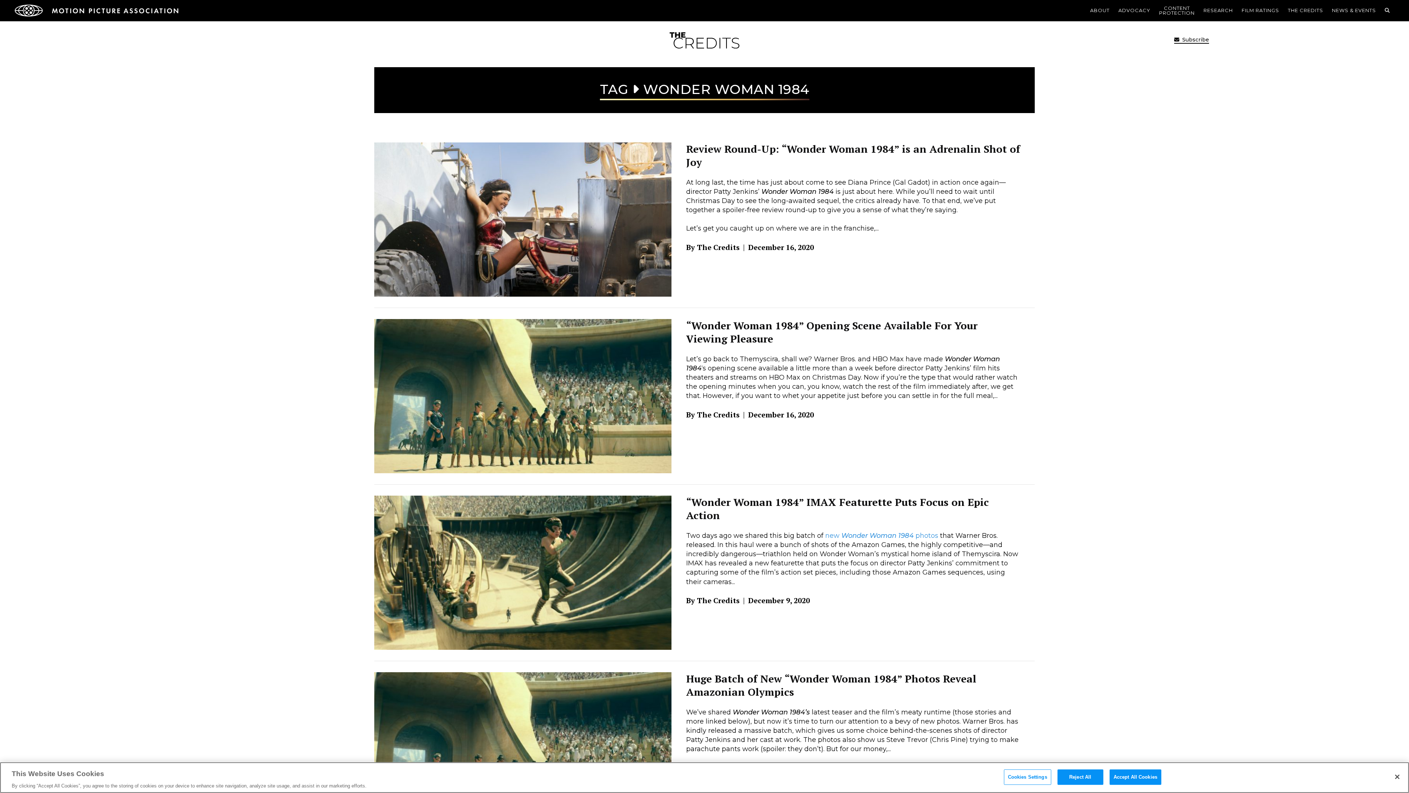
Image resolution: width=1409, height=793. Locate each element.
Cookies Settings (1027, 776)
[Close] (1397, 777)
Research (1218, 10)
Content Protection (1177, 10)
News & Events (1354, 10)
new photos (881, 536)
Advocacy (1134, 10)
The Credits (1305, 10)
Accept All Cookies (1135, 776)
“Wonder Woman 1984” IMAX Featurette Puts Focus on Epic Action (837, 508)
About (1100, 10)
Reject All (1080, 776)
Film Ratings (1260, 10)
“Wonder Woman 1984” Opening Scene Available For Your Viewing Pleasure (831, 332)
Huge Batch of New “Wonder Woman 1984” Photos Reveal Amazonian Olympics (831, 685)
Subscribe (1195, 39)
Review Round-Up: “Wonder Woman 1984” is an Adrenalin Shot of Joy (853, 155)
